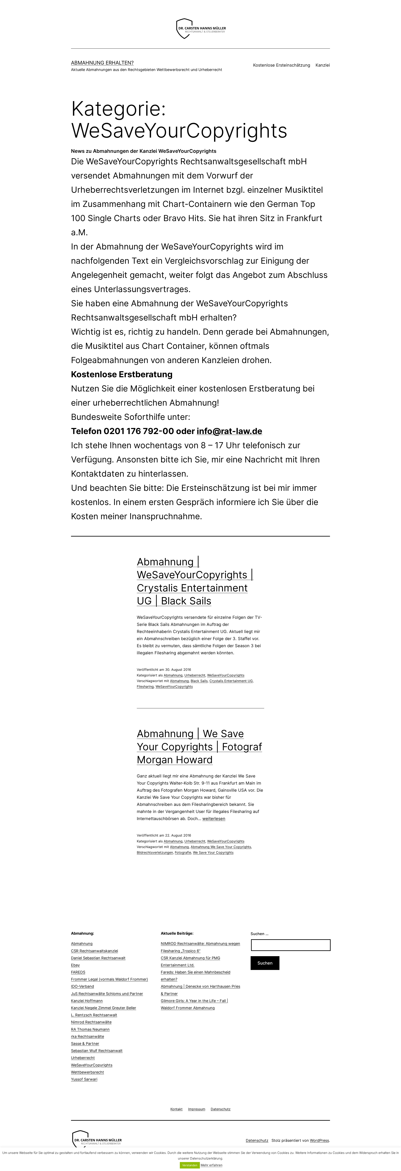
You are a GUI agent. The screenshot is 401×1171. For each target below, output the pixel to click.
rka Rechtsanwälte (87, 1036)
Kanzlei (323, 65)
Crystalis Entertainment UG (231, 681)
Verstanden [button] (189, 1165)
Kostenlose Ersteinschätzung (281, 65)
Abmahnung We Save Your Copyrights (221, 847)
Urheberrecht (194, 675)
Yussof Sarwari (84, 1079)
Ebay (75, 965)
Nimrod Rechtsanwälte (91, 1022)
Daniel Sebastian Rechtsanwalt (98, 958)
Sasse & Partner (85, 1043)
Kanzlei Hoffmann (87, 1001)
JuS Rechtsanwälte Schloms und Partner (107, 993)
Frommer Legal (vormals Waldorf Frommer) (109, 979)
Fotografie (183, 852)
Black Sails (199, 681)
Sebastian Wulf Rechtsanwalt (97, 1050)
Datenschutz (257, 1140)
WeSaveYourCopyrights (225, 675)
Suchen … (260, 934)
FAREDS (78, 972)
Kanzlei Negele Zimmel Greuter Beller (103, 1008)
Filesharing (145, 686)
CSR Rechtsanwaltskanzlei (94, 951)
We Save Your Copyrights (213, 852)
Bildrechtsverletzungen (155, 852)
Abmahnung (173, 675)
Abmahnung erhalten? (102, 63)
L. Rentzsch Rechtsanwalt (94, 1015)
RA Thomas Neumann (90, 1029)
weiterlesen (213, 818)
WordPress (319, 1140)
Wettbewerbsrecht (87, 1072)
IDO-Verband (82, 986)
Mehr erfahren (211, 1165)
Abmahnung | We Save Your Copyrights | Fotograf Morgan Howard (199, 746)
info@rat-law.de (229, 431)
